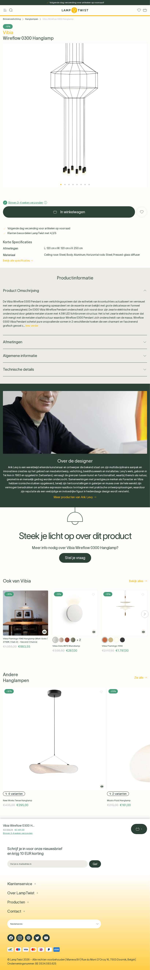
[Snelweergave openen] (44, 632)
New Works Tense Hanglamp (17, 800)
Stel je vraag (75, 558)
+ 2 (79, 640)
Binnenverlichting (12, 19)
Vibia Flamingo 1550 (112, 646)
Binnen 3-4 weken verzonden (18, 833)
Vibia (8, 32)
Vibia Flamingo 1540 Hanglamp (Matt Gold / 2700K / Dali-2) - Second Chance (25, 640)
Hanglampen (31, 19)
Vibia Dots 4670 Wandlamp (66, 646)
